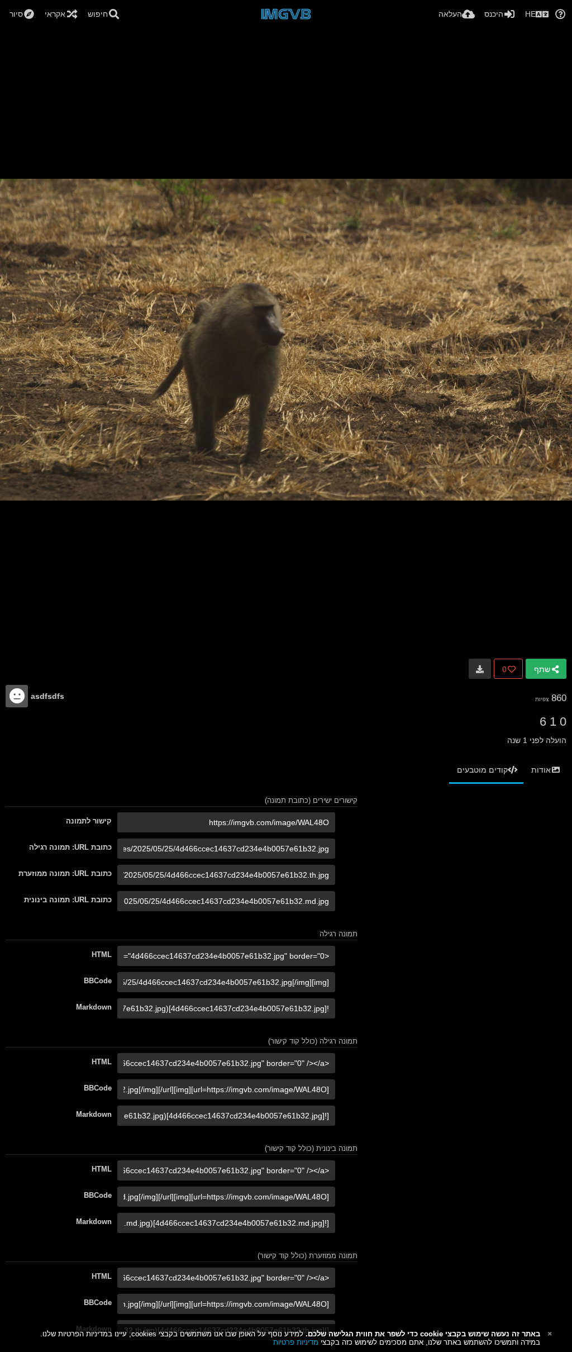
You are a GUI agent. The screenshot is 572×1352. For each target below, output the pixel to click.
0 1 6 (553, 722)
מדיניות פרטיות (295, 1342)
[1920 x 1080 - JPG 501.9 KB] (480, 669)
